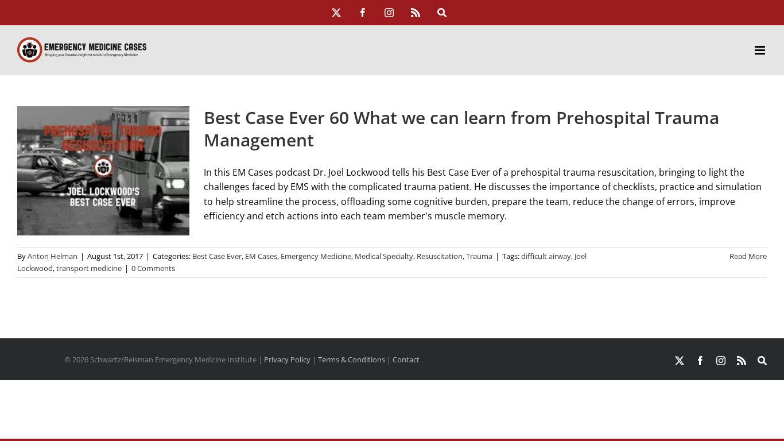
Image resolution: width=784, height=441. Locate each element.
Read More (748, 256)
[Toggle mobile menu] (761, 50)
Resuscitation (440, 256)
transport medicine (89, 268)
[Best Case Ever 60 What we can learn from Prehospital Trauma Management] (103, 170)
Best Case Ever (217, 256)
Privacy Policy (287, 359)
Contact (406, 359)
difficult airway (546, 256)
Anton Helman (52, 256)
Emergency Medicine (316, 256)
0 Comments (153, 268)
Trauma (479, 256)
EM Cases (261, 256)
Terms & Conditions (351, 359)
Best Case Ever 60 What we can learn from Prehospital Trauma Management (461, 129)
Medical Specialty (384, 256)
